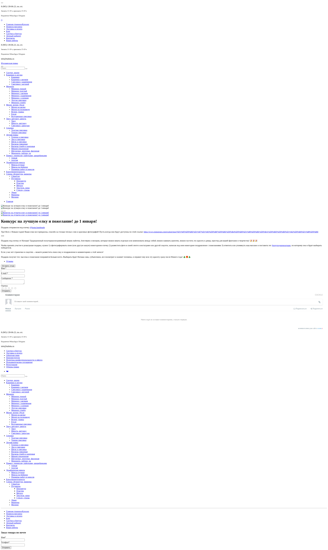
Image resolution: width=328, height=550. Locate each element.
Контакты (10, 38)
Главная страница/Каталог (17, 24)
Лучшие (18, 308)
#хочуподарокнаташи (281, 245)
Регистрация (11, 365)
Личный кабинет (13, 36)
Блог (8, 31)
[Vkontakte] (7, 371)
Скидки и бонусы (14, 34)
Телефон (5, 542)
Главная (9, 201)
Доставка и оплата (14, 29)
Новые (8, 308)
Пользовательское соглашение (19, 362)
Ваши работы (12, 40)
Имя (3, 268)
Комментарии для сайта (310, 328)
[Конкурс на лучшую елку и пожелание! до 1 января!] (25, 213)
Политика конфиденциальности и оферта (24, 360)
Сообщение (7, 278)
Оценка (4, 286)
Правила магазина (14, 27)
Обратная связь (12, 355)
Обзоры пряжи (12, 367)
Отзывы (9, 261)
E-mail (4, 273)
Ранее (27, 308)
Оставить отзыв (8, 266)
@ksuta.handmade (37, 227)
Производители (13, 358)
